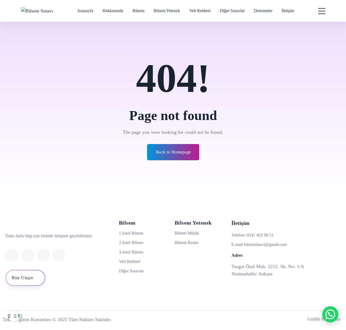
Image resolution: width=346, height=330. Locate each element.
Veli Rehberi (200, 10)
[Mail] (43, 255)
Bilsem (138, 10)
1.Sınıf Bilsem (131, 233)
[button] (330, 314)
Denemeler (263, 10)
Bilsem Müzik (187, 233)
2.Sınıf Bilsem (131, 242)
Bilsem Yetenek (167, 10)
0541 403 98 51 (260, 235)
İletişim (288, 10)
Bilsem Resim (186, 242)
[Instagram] (11, 255)
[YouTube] (58, 255)
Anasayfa (85, 10)
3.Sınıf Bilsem (131, 252)
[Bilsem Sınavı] (37, 11)
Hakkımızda (112, 10)
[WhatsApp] (27, 255)
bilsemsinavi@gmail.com (265, 244)
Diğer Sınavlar (232, 10)
